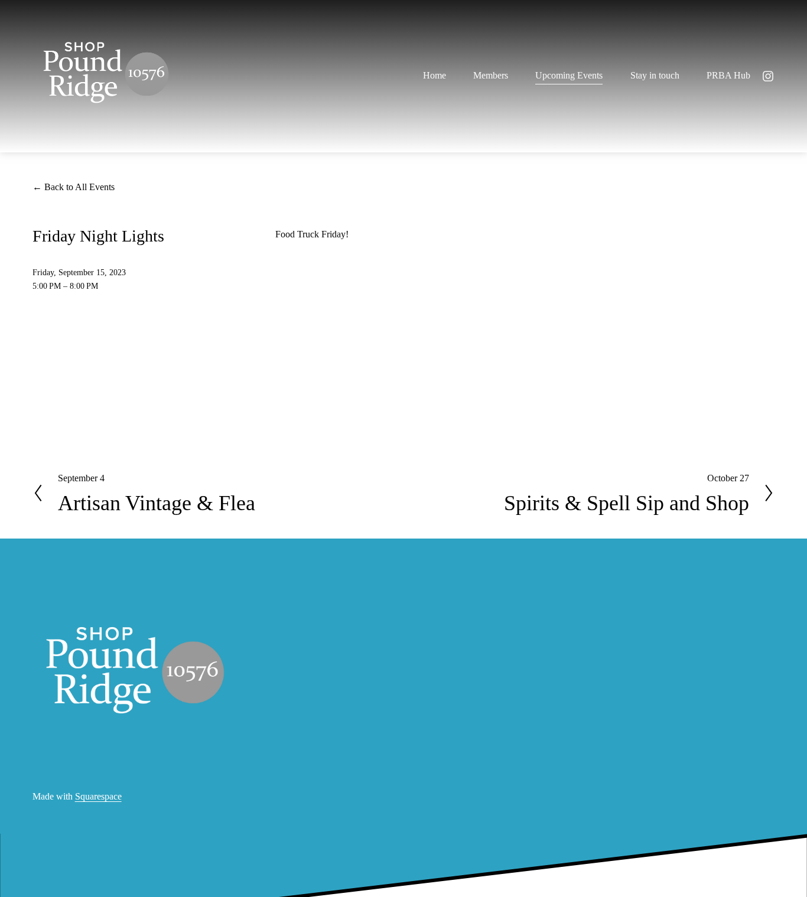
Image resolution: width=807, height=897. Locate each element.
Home (434, 75)
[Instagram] (768, 76)
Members (490, 75)
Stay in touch (654, 75)
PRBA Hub (728, 75)
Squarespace (98, 796)
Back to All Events (79, 187)
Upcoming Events (569, 75)
